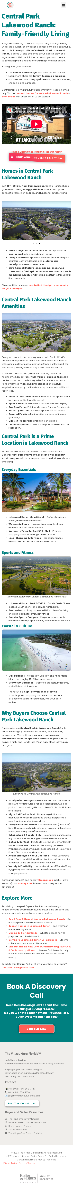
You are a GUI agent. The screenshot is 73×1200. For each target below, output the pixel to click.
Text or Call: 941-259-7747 (21, 1088)
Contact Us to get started (18, 967)
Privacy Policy (10, 1163)
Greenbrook (45, 880)
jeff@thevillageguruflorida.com (24, 1095)
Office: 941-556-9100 (19, 1092)
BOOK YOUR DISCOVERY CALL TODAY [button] (38, 157)
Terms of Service (27, 1163)
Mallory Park (25, 883)
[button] (63, 5)
